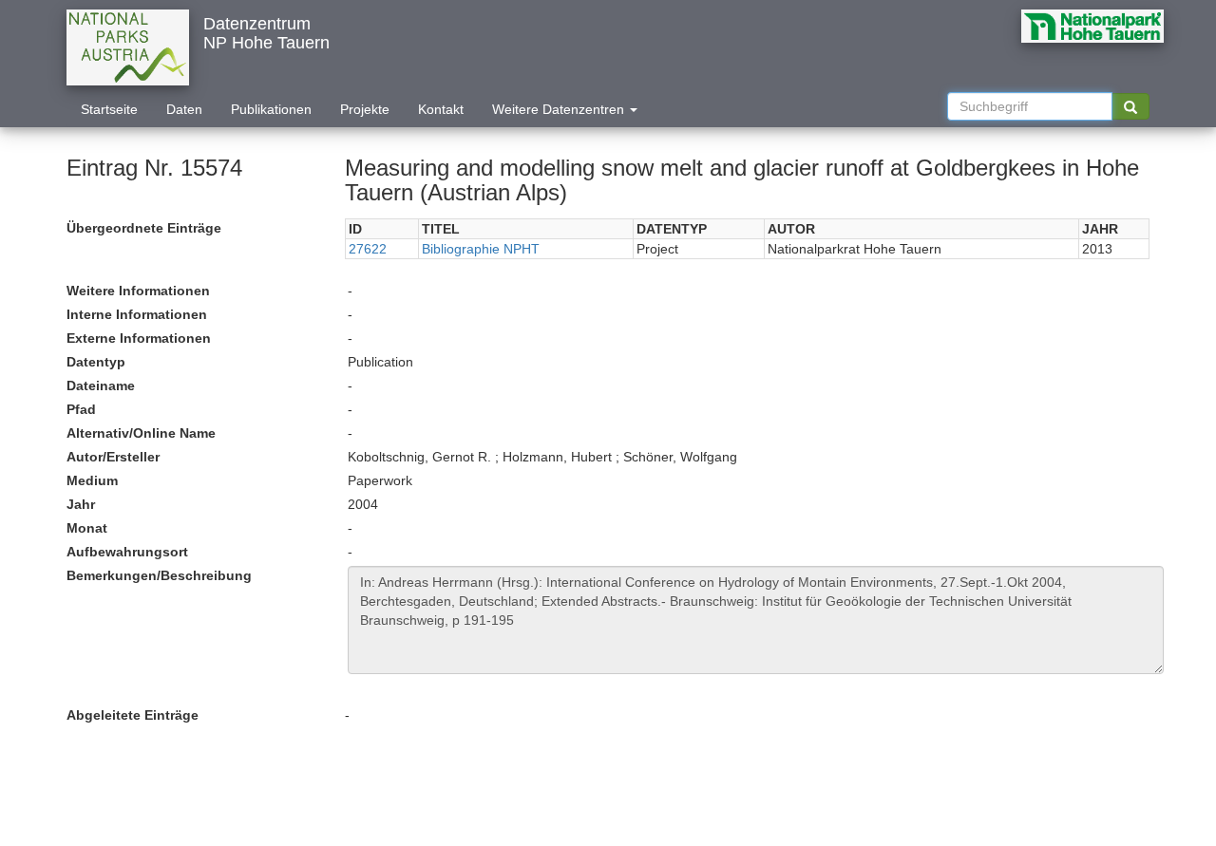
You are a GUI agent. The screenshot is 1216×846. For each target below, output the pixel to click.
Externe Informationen (138, 338)
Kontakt (441, 109)
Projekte (365, 109)
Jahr (80, 504)
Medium (92, 480)
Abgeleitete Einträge (132, 715)
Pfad (81, 409)
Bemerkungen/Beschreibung (159, 575)
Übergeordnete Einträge (143, 227)
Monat (86, 528)
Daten (184, 109)
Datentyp (95, 361)
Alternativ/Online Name (141, 433)
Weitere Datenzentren (560, 109)
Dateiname (100, 385)
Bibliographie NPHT (481, 248)
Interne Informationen (136, 314)
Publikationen (271, 109)
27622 (368, 248)
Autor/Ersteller (113, 456)
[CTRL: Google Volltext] (1131, 106)
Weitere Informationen (138, 290)
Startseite (109, 109)
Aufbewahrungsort (127, 551)
